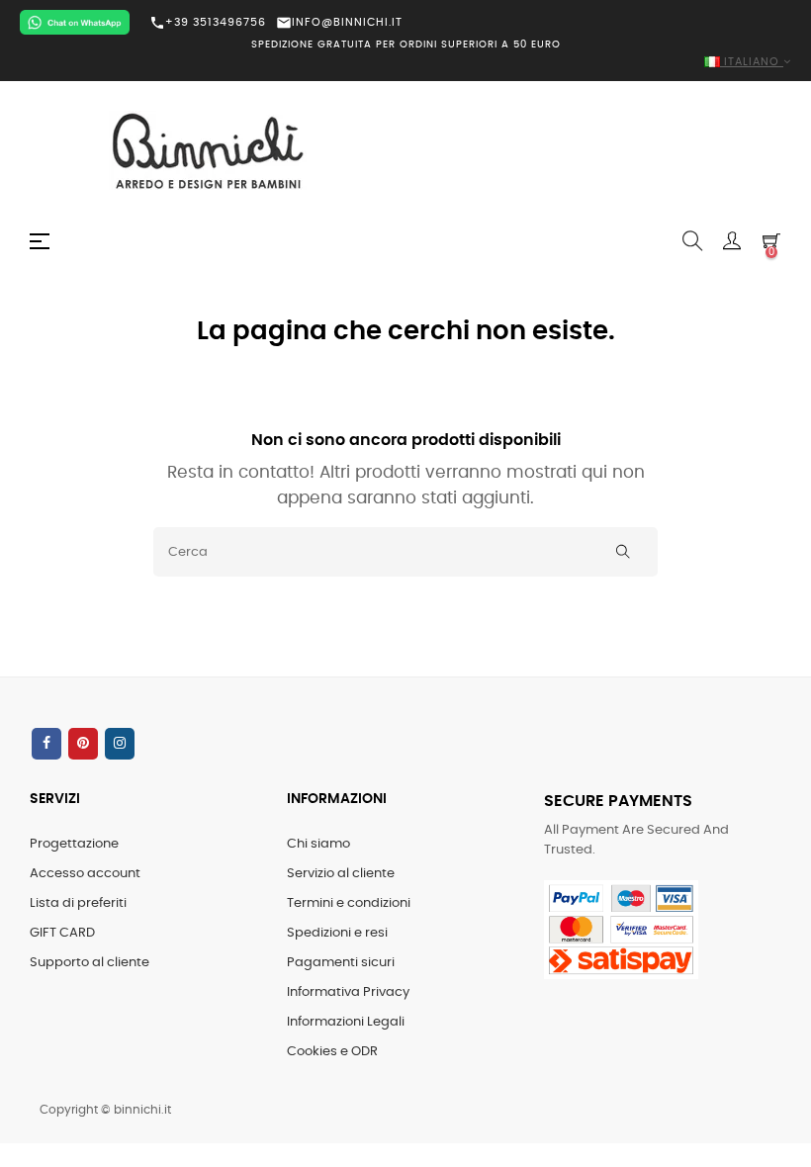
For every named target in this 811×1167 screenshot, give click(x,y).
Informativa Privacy (348, 992)
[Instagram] (120, 744)
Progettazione (74, 844)
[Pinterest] (83, 744)
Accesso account (85, 873)
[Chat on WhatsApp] (75, 22)
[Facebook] (46, 744)
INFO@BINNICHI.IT (339, 22)
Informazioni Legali (346, 1022)
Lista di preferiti (78, 903)
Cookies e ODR (332, 1051)
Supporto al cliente (89, 962)
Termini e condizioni (348, 903)
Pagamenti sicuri (341, 962)
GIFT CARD (62, 933)
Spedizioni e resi (337, 933)
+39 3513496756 (207, 23)
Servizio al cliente (341, 873)
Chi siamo (318, 844)
